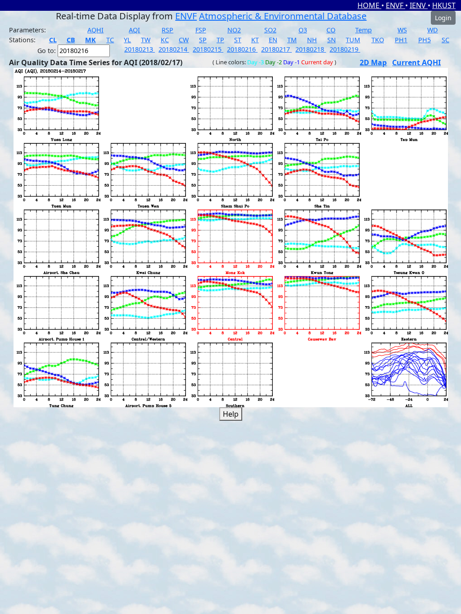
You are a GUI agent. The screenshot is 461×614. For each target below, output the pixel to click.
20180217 (276, 49)
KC (165, 40)
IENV (419, 5)
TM (292, 40)
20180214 (173, 49)
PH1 (401, 40)
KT (255, 40)
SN (331, 40)
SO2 (270, 30)
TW (145, 40)
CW (184, 40)
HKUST (444, 5)
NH (312, 40)
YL (127, 40)
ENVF (395, 5)
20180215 (208, 49)
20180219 (345, 49)
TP (220, 40)
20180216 (242, 49)
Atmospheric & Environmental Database (282, 16)
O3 (302, 30)
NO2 (234, 30)
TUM (353, 40)
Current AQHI (416, 62)
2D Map (373, 62)
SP (203, 40)
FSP (200, 30)
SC (445, 40)
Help (231, 414)
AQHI (95, 30)
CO (330, 30)
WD (432, 30)
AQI (134, 30)
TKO (377, 40)
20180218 (310, 49)
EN (273, 40)
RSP (167, 30)
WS (402, 30)
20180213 (139, 49)
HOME (369, 5)
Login (443, 17)
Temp (363, 30)
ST (237, 40)
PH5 (424, 40)
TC (110, 40)
